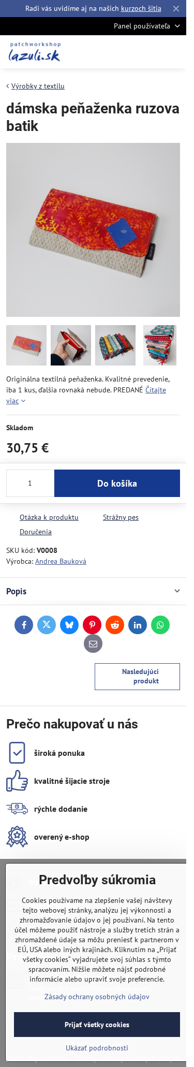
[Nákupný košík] (149, 51)
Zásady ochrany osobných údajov (97, 996)
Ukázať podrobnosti (97, 1048)
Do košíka (117, 483)
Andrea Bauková (60, 561)
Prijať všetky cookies (97, 1024)
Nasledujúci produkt (140, 676)
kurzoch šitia (141, 8)
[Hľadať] (124, 51)
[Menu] (173, 51)
